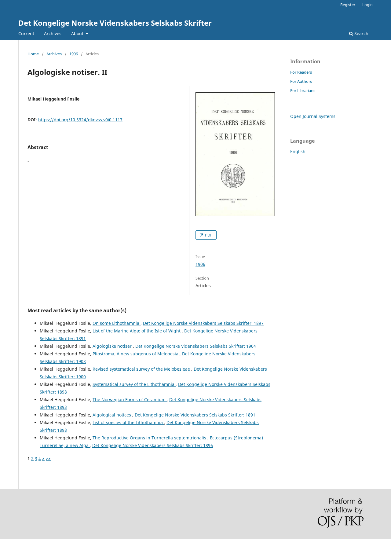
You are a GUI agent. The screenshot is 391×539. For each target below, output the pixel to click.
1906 (73, 54)
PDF (208, 235)
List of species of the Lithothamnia (128, 422)
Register (347, 4)
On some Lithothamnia (117, 323)
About (78, 33)
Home (33, 54)
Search (360, 33)
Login (367, 4)
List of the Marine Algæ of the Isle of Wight (137, 331)
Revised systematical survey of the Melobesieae (142, 369)
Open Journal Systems (312, 116)
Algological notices (112, 415)
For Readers (301, 72)
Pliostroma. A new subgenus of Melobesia (136, 354)
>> (48, 458)
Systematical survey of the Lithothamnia (134, 384)
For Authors (301, 81)
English (297, 151)
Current (26, 33)
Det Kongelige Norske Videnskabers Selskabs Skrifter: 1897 (203, 323)
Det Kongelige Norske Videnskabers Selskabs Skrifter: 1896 (152, 445)
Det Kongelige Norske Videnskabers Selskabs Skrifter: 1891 (195, 415)
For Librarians (302, 90)
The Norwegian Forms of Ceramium (130, 399)
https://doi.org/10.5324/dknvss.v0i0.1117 (80, 120)
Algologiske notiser (113, 346)
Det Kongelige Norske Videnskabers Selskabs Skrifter (115, 23)
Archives (52, 33)
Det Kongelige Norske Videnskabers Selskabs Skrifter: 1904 (195, 346)
